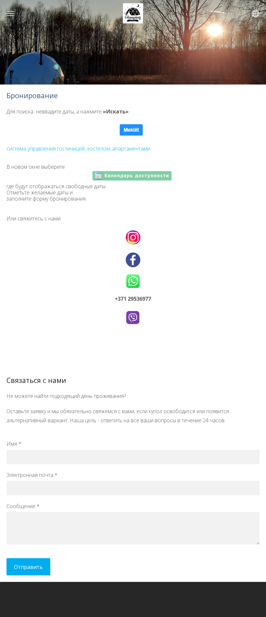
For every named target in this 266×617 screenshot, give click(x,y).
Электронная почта (31, 475)
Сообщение (23, 506)
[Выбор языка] (255, 13)
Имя (13, 443)
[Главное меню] (10, 13)
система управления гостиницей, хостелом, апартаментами (78, 148)
